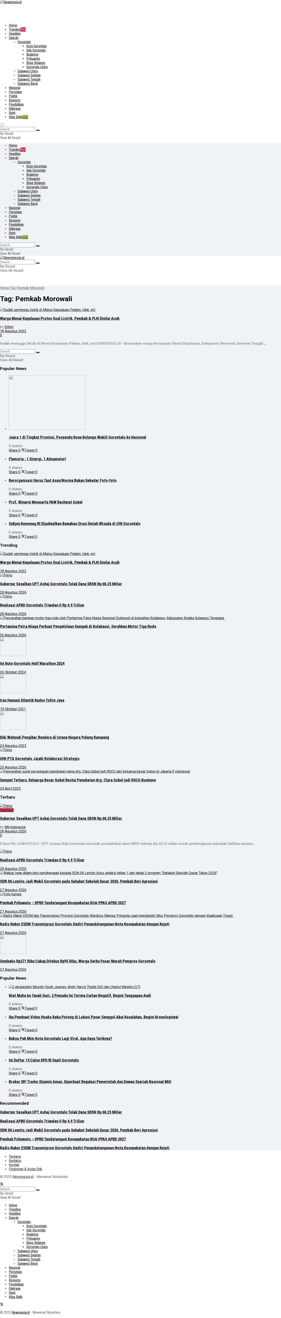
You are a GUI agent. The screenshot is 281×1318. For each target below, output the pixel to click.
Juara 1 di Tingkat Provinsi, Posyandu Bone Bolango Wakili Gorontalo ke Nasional (77, 437)
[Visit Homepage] (11, 2)
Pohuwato (33, 59)
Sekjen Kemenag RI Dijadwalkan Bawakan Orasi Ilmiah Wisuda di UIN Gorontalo (74, 523)
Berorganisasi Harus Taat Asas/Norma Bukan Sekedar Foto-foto (63, 480)
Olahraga (14, 109)
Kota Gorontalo (36, 46)
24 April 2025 (10, 788)
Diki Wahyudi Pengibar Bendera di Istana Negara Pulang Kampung (54, 737)
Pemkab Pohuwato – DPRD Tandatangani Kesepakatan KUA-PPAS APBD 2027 (63, 902)
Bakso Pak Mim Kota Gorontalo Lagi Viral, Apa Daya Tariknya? (60, 1038)
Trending (17, 29)
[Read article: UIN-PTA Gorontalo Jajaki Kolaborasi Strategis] (140, 750)
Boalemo (32, 54)
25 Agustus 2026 (13, 767)
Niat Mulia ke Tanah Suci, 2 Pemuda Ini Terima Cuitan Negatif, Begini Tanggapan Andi (80, 995)
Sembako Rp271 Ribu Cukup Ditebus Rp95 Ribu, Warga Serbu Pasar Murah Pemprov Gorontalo (77, 961)
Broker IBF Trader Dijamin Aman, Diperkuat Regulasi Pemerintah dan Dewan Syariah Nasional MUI (90, 1081)
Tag (13, 288)
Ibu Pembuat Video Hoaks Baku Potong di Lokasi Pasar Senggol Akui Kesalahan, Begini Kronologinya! (93, 1017)
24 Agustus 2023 (13, 746)
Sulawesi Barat (28, 84)
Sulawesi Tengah (29, 79)
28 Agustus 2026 (13, 592)
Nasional (14, 88)
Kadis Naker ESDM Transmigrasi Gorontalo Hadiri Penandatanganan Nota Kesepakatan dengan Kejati (84, 924)
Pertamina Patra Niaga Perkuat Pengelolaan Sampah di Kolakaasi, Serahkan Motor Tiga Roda (78, 626)
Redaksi (15, 1161)
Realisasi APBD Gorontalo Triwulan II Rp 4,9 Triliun (42, 605)
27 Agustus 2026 (13, 890)
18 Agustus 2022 (13, 331)
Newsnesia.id (23, 1177)
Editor (9, 327)
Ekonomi (14, 100)
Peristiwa (15, 92)
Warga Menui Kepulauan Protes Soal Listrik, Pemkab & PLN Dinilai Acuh (59, 318)
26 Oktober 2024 (13, 672)
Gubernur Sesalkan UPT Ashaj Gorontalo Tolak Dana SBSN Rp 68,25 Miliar (61, 584)
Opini (12, 113)
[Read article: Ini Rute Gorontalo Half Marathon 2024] (140, 647)
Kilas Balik (18, 117)
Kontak (14, 1165)
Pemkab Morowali (30, 288)
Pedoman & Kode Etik (25, 1169)
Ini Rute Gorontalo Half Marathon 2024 (32, 663)
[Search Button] (38, 130)
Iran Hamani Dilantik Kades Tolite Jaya (32, 700)
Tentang (15, 1156)
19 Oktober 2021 (13, 709)
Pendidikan (16, 104)
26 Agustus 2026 (13, 635)
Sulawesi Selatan (29, 75)
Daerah (13, 38)
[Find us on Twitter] (2, 1185)
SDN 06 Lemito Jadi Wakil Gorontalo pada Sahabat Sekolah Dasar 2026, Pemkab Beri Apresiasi (79, 881)
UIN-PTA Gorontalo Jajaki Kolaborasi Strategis (39, 758)
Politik (13, 96)
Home (13, 25)
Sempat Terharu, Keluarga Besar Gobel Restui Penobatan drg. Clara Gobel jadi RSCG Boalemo (78, 780)
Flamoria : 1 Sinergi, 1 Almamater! (37, 459)
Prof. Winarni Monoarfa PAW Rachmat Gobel (46, 502)
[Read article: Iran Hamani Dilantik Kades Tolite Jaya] (140, 684)
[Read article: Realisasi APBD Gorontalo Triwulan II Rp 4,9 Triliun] (140, 596)
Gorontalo (24, 42)
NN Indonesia (15, 827)
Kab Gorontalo (36, 50)
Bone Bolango (35, 63)
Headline (15, 34)
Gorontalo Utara (37, 67)
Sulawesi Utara (28, 71)
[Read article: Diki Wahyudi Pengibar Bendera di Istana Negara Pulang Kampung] (140, 721)
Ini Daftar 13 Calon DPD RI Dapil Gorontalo (44, 1060)
